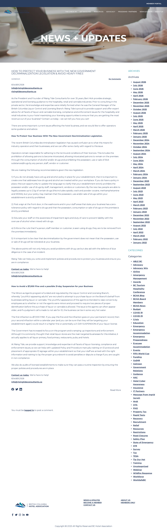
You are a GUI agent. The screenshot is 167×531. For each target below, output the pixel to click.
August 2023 (139, 188)
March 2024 (139, 171)
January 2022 (140, 242)
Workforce (138, 476)
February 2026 (140, 99)
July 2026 (138, 85)
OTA (135, 405)
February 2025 (140, 133)
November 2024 (141, 143)
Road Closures (140, 435)
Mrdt (135, 401)
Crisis (136, 319)
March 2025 (139, 130)
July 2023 (138, 191)
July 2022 (138, 229)
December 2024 (141, 140)
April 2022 (138, 232)
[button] (12, 389)
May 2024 (138, 164)
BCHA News (139, 306)
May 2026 (138, 92)
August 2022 (139, 225)
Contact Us (89, 505)
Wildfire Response (142, 473)
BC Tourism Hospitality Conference (139, 288)
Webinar (137, 470)
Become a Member (93, 502)
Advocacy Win (140, 268)
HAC (135, 377)
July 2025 (138, 116)
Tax (135, 453)
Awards (137, 282)
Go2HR (136, 360)
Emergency (139, 326)
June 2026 (138, 89)
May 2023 (138, 198)
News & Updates (92, 500)
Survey (136, 449)
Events (136, 350)
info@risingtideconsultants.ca (26, 88)
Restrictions (139, 432)
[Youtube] (27, 515)
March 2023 (139, 205)
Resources (138, 429)
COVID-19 (138, 316)
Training (137, 463)
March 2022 (139, 236)
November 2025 (141, 106)
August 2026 (139, 82)
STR (135, 446)
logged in (29, 410)
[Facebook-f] (12, 515)
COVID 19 (138, 312)
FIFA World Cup (141, 353)
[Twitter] (16, 515)
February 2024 (140, 174)
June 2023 (138, 195)
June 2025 (138, 119)
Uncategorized (140, 466)
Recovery (138, 418)
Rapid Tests (139, 415)
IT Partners (139, 391)
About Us (125, 500)
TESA (135, 456)
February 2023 (140, 208)
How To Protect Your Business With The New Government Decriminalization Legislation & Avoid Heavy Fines (53, 72)
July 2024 (138, 157)
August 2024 (139, 154)
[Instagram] (20, 515)
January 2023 (140, 212)
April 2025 (138, 126)
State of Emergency (143, 442)
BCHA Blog (138, 295)
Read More (115, 390)
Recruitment (139, 422)
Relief (136, 425)
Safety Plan (139, 439)
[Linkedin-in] (23, 515)
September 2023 (141, 184)
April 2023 (138, 201)
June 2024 (138, 160)
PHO (135, 408)
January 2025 (140, 137)
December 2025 (141, 102)
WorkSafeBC (139, 480)
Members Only (128, 502)
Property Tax (139, 412)
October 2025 (140, 109)
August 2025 (139, 113)
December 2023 (141, 181)
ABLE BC (137, 261)
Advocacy (138, 265)
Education (138, 323)
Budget (137, 309)
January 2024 (140, 178)
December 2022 (141, 215)
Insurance (138, 388)
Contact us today (20, 269)
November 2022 (141, 219)
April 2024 (138, 167)
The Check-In (71, 12)
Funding (137, 357)
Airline (136, 272)
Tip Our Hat (139, 459)
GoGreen (137, 364)
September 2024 (141, 150)
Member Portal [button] (153, 4)
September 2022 (141, 222)
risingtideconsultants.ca (23, 91)
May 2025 (138, 123)
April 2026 (138, 96)
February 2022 (140, 239)
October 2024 (140, 147)
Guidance (138, 374)
